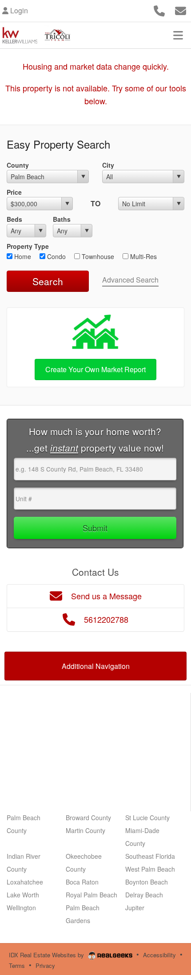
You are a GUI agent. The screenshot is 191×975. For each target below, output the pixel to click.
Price (14, 192)
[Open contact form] (180, 9)
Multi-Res (142, 256)
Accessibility (159, 955)
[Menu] (178, 35)
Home (21, 256)
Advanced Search (130, 280)
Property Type (28, 246)
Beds (14, 219)
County (18, 165)
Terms (17, 965)
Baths (62, 219)
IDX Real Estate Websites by (47, 955)
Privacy (45, 965)
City (108, 165)
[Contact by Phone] (159, 9)
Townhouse (97, 256)
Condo (55, 256)
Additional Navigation (96, 666)
